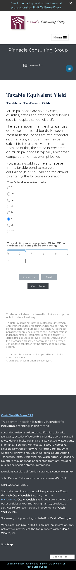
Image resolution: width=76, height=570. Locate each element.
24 (12, 212)
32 (12, 218)
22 (12, 206)
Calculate (38, 286)
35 (12, 225)
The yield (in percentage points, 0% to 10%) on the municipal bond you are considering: (36, 244)
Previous (29, 277)
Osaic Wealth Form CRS (17, 415)
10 (12, 193)
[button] (60, 37)
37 (12, 231)
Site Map (7, 544)
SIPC (13, 499)
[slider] (37, 250)
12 (12, 200)
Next (49, 277)
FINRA (5, 499)
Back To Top (60, 556)
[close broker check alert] (70, 3)
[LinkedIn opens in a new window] (69, 71)
